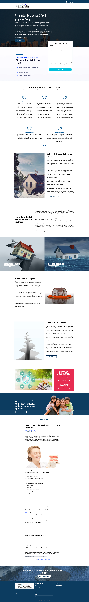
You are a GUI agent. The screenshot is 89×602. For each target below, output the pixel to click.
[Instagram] (47, 600)
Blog (72, 6)
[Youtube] (44, 600)
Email (50, 50)
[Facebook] (41, 600)
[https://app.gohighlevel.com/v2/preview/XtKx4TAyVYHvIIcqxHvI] (24, 586)
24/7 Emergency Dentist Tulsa (30, 430)
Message (51, 55)
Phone (62, 50)
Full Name (51, 45)
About (62, 6)
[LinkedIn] (50, 600)
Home (48, 6)
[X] (39, 600)
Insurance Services (55, 6)
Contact (67, 6)
